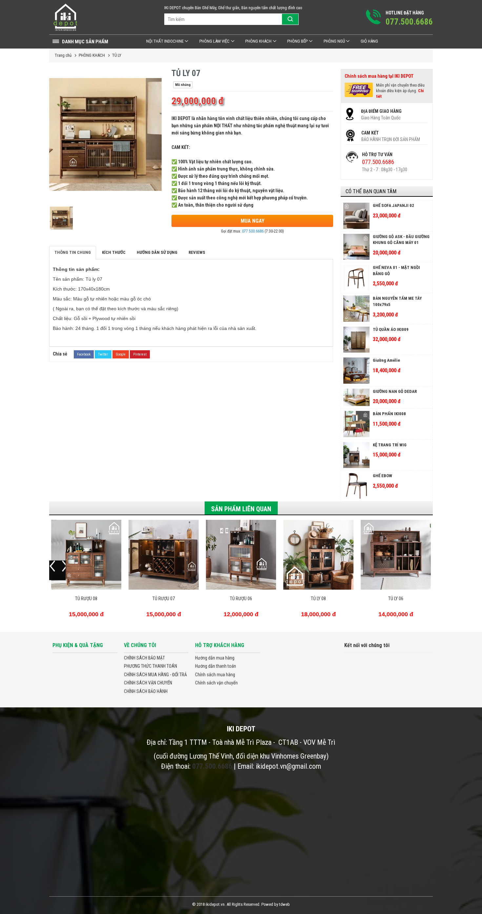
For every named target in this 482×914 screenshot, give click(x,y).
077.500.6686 (253, 231)
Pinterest (140, 354)
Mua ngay (252, 221)
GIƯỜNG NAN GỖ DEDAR (395, 391)
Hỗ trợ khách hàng (219, 645)
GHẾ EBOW (382, 475)
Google (121, 354)
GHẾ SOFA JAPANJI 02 (393, 205)
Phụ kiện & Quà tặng (77, 645)
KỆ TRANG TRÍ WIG (390, 444)
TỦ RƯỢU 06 (241, 598)
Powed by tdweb (275, 904)
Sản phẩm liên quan (241, 509)
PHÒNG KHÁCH (258, 41)
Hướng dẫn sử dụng (157, 252)
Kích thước (114, 252)
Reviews (197, 252)
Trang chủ (63, 55)
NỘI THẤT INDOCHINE (165, 41)
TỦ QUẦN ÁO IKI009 (391, 329)
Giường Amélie (386, 360)
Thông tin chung (72, 252)
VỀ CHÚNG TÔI (140, 645)
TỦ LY (116, 55)
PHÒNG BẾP (297, 41)
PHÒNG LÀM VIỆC (214, 41)
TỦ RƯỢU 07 (163, 598)
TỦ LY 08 (318, 598)
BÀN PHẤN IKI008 (389, 413)
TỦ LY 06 (395, 598)
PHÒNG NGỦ (334, 41)
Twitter (103, 354)
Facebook (83, 354)
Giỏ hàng (369, 41)
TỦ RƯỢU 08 (86, 598)
